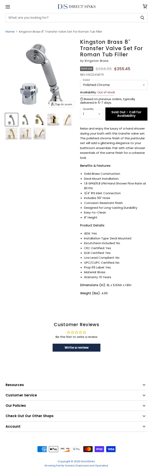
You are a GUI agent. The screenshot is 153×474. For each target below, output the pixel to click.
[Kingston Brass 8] (11, 119)
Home (10, 31)
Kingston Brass (97, 61)
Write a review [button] (77, 347)
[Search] (142, 17)
